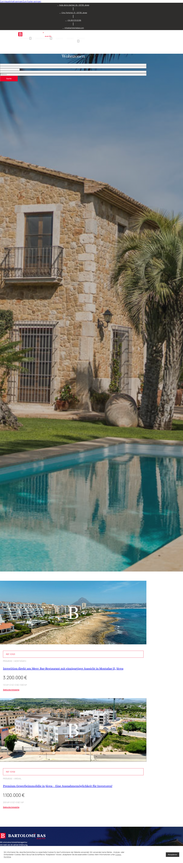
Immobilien (24, 38)
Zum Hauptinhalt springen (11, 1)
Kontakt (70, 38)
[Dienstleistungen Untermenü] (51, 38)
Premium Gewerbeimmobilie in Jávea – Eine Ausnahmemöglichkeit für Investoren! (57, 786)
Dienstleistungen (42, 38)
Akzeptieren (172, 855)
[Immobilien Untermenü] (30, 38)
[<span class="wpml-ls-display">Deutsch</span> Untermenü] (78, 41)
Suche (8, 78)
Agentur (59, 38)
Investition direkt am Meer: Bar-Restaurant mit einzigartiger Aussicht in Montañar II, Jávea (63, 668)
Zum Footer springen (32, 1)
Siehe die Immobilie (11, 689)
